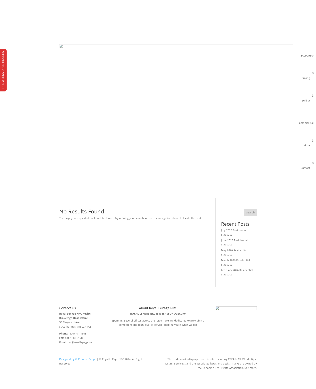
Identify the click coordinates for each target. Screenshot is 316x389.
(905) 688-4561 (93, 20)
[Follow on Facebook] (239, 27)
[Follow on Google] (254, 27)
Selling (306, 100)
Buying (306, 78)
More (307, 145)
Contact (305, 168)
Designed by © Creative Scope (77, 359)
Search (250, 212)
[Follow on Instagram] (246, 27)
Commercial (306, 123)
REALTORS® (306, 55)
